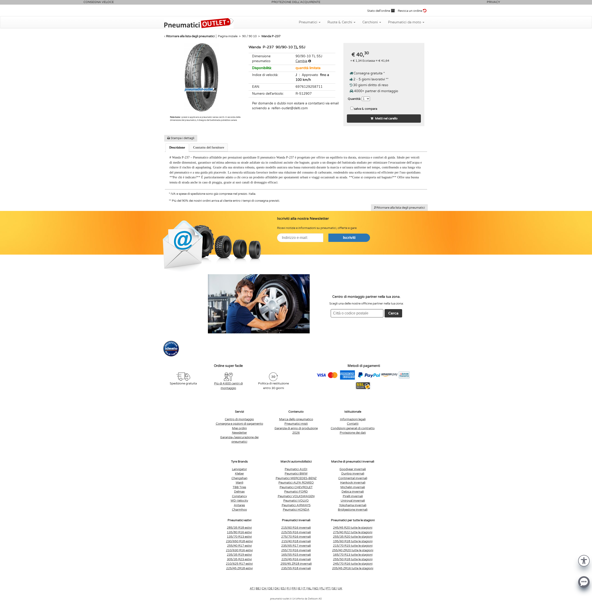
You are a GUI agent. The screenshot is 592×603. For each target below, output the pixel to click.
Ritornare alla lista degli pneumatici (190, 36)
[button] (584, 560)
